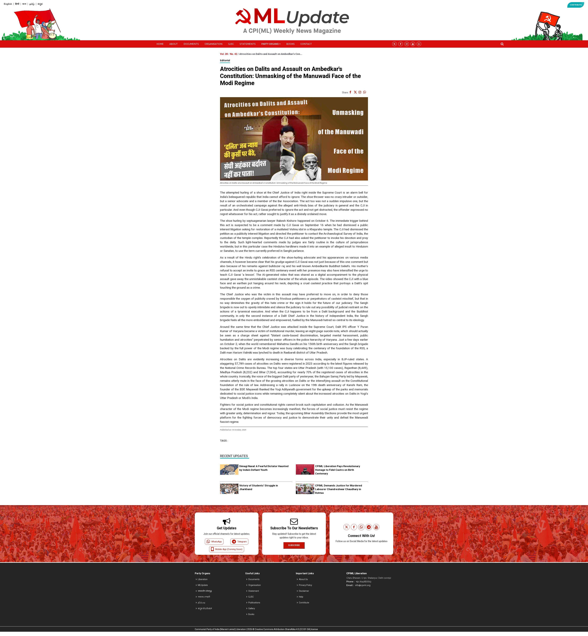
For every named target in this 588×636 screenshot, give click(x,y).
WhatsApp (216, 541)
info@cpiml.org (362, 585)
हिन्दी (17, 4)
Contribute (304, 603)
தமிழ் (31, 4)
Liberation (202, 579)
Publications (254, 603)
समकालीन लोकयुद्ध (205, 591)
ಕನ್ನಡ (40, 4)
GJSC (231, 44)
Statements (248, 44)
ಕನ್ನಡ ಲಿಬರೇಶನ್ (205, 608)
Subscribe (294, 545)
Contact (306, 44)
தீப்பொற (201, 603)
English (8, 4)
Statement (253, 591)
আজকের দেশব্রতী (204, 597)
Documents (191, 44)
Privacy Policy (305, 585)
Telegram (242, 541)
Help (301, 597)
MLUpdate (203, 585)
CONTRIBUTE (576, 5)
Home (160, 44)
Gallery (251, 608)
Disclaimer (304, 591)
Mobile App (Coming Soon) (228, 549)
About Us (303, 579)
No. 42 (234, 54)
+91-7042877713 (363, 581)
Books (290, 44)
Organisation (213, 44)
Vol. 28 (224, 54)
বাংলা (24, 4)
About (173, 44)
